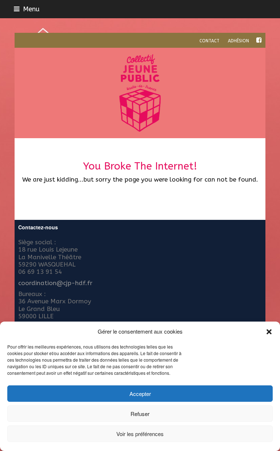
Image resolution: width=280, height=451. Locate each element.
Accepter (140, 393)
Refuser (140, 413)
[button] (269, 331)
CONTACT (209, 40)
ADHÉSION (238, 40)
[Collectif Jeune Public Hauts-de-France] (140, 93)
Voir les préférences (140, 434)
